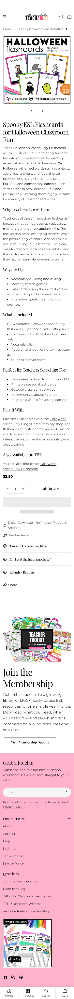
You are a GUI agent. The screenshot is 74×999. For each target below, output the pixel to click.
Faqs (6, 841)
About (8, 826)
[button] (37, 502)
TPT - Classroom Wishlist (22, 904)
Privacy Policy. (12, 806)
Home (7, 29)
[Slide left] (32, 111)
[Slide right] (42, 111)
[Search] (61, 17)
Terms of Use (13, 856)
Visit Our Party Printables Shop (26, 911)
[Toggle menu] (4, 17)
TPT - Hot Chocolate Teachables (27, 896)
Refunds (9, 849)
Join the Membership (20, 881)
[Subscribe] (66, 792)
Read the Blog (14, 889)
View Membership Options (30, 742)
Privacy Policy (13, 864)
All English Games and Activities (41, 29)
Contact (9, 834)
